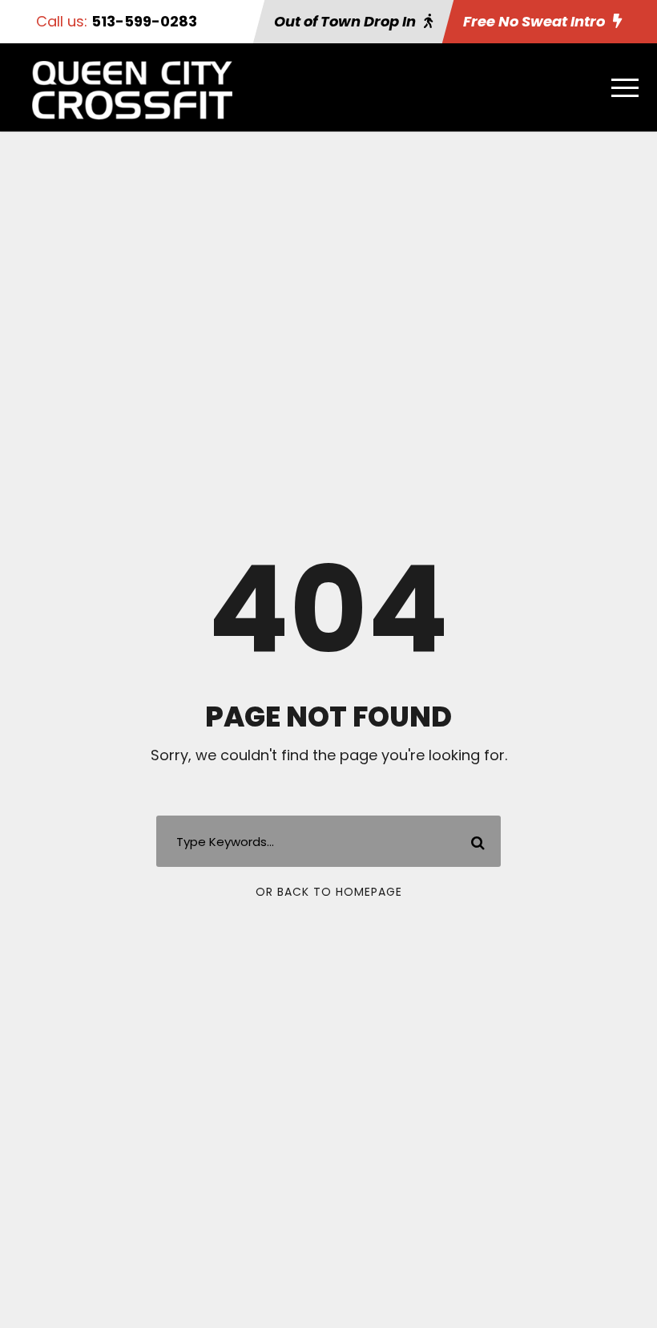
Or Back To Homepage (329, 892)
